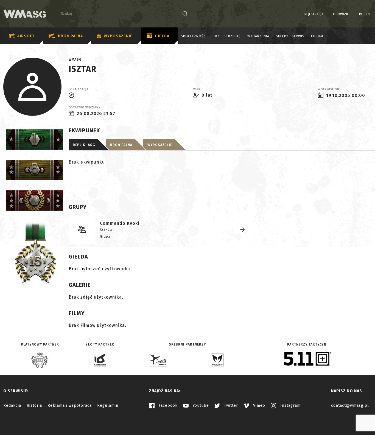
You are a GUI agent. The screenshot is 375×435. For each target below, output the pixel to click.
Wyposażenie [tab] (159, 145)
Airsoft (26, 36)
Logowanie (340, 14)
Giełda (162, 36)
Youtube (200, 405)
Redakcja (12, 405)
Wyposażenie (118, 36)
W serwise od (328, 89)
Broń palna (70, 36)
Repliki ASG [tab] (84, 145)
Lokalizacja (78, 89)
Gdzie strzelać (226, 36)
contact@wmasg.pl (350, 405)
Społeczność (193, 36)
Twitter (230, 405)
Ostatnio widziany (84, 107)
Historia (34, 405)
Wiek (196, 89)
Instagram (290, 405)
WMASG (75, 59)
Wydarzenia (258, 36)
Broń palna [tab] (121, 145)
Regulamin (107, 405)
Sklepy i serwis (290, 36)
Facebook (167, 405)
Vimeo (258, 405)
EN (368, 14)
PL (361, 14)
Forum (317, 36)
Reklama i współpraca (69, 405)
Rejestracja (313, 14)
